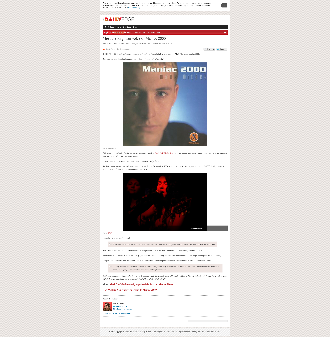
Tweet (223, 49)
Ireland (118, 27)
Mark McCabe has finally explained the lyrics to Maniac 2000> (141, 284)
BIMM (110, 233)
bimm (114, 32)
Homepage (105, 27)
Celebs (111, 27)
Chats (135, 27)
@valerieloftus (121, 306)
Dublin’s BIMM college (164, 153)
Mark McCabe (154, 32)
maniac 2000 (140, 32)
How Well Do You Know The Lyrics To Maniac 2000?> (130, 289)
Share (211, 49)
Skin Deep (127, 27)
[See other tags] (225, 32)
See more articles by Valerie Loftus (118, 313)
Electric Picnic (125, 32)
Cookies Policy (134, 8)
